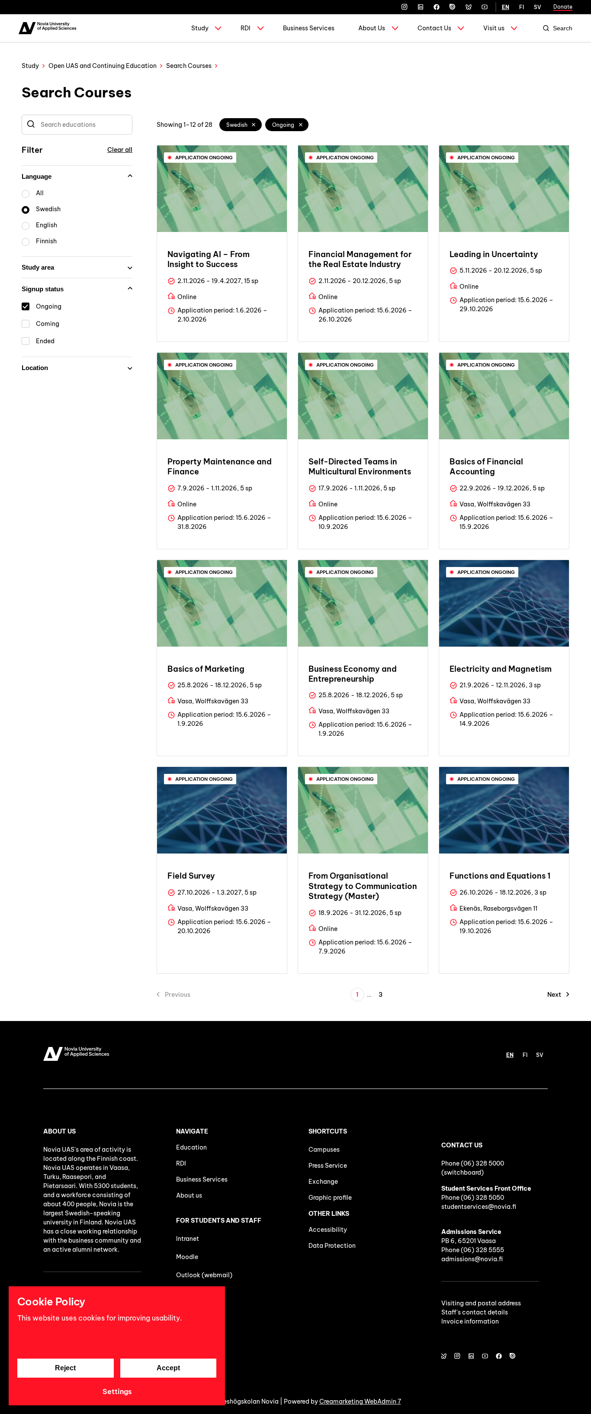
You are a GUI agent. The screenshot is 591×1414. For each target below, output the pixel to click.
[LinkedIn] (420, 7)
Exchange (323, 1181)
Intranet (187, 1239)
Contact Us (434, 28)
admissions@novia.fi (472, 1259)
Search (562, 28)
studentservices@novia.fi (478, 1207)
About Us (371, 28)
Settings (117, 1391)
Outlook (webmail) (204, 1275)
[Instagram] (404, 7)
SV (537, 7)
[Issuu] (452, 7)
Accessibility (327, 1230)
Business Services (308, 28)
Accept (168, 1368)
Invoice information (470, 1321)
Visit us (493, 28)
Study (200, 28)
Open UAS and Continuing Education (102, 66)
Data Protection (332, 1246)
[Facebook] (436, 7)
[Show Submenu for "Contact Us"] (460, 28)
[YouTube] (484, 7)
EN (505, 7)
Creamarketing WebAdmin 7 (360, 1401)
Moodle (187, 1257)
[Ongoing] (301, 125)
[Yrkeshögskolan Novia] (47, 28)
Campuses (324, 1149)
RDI (246, 28)
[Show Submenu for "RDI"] (260, 28)
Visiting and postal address (481, 1303)
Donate (562, 6)
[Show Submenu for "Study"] (218, 28)
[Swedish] (254, 125)
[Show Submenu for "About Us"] (395, 28)
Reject (65, 1368)
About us (189, 1195)
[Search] (31, 124)
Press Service (327, 1165)
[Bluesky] (468, 7)
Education (191, 1147)
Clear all (119, 150)
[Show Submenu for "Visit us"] (514, 28)
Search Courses (189, 66)
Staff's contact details (474, 1312)
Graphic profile (330, 1197)
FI (521, 7)
